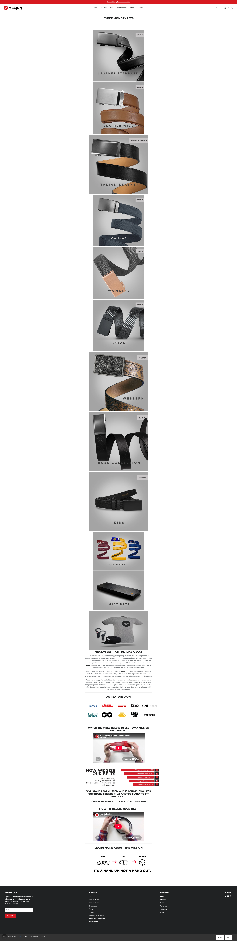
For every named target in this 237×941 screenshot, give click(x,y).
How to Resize (94, 903)
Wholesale (164, 906)
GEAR (132, 8)
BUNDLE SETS (122, 8)
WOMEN (104, 8)
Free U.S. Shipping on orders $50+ (118, 2)
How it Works (94, 900)
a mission (133, 680)
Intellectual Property (97, 915)
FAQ (90, 897)
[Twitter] (225, 896)
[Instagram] (230, 896)
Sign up (10, 916)
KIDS (112, 8)
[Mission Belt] (13, 8)
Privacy (91, 912)
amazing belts (91, 665)
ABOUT (140, 8)
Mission (163, 900)
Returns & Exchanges (97, 918)
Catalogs (163, 909)
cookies (21, 936)
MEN (95, 8)
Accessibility (93, 921)
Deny (228, 937)
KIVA (140, 682)
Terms (91, 909)
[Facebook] (228, 896)
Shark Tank (125, 671)
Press (162, 903)
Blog (162, 912)
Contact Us (93, 906)
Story (162, 897)
